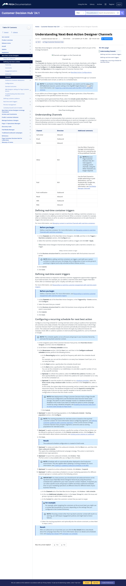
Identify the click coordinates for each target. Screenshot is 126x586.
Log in (119, 4)
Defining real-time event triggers (109, 57)
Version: (37, 38)
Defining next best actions (11, 62)
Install (4, 46)
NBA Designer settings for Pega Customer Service (17, 90)
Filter (78, 13)
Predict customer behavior (10, 117)
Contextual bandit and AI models (12, 108)
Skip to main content (7, 2)
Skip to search (20, 2)
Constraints (8, 68)
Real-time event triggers (10, 101)
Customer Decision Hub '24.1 (50, 26)
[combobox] (101, 13)
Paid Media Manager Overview (87, 187)
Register (111, 4)
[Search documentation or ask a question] (122, 13)
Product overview (7, 40)
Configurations (9, 83)
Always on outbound (9, 58)
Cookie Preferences (107, 583)
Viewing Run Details (52, 534)
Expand (6, 32)
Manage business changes (10, 120)
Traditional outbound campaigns (12, 133)
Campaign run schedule (69, 534)
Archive (99, 4)
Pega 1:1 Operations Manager (11, 123)
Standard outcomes (10, 86)
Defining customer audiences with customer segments (70, 422)
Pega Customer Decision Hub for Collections (12, 139)
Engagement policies (11, 71)
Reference (5, 136)
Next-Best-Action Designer (10, 55)
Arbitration (8, 74)
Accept (87, 583)
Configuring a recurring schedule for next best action (110, 61)
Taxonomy (8, 65)
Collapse (15, 32)
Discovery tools (6, 126)
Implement (5, 52)
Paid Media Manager (8, 129)
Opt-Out (95, 583)
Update (4, 49)
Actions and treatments (9, 114)
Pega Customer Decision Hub (53, 42)
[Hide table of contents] (28, 27)
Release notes (6, 43)
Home (37, 26)
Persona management (9, 104)
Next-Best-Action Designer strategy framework (13, 111)
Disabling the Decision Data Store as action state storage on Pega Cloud (71, 405)
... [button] (61, 26)
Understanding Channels (108, 51)
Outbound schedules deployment (14, 80)
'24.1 (38, 42)
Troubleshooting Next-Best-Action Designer (15, 94)
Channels (8, 77)
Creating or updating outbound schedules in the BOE (71, 465)
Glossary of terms (7, 142)
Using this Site (82, 4)
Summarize (108, 39)
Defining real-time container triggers (110, 54)
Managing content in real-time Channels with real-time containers (74, 223)
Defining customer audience (11, 98)
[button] (97, 13)
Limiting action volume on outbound (82, 434)
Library (92, 4)
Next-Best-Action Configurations (81, 72)
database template (83, 380)
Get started (5, 37)
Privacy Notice (47, 583)
